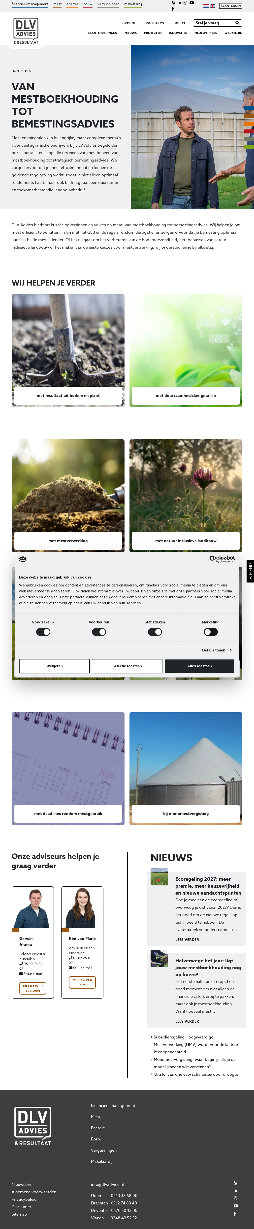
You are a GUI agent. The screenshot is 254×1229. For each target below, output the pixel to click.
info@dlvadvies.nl (107, 1185)
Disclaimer (21, 1207)
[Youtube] (192, 3)
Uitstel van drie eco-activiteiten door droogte (196, 1074)
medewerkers (205, 33)
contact (178, 23)
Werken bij (233, 33)
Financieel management (113, 1106)
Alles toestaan (199, 666)
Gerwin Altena (26, 942)
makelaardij (133, 3)
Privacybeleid (24, 1199)
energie (72, 3)
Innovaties (178, 33)
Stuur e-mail (32, 973)
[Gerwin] (33, 907)
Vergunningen (104, 1150)
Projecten (152, 33)
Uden (96, 1196)
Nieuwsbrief (23, 1185)
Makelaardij (101, 1161)
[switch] (99, 632)
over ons (130, 23)
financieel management (30, 3)
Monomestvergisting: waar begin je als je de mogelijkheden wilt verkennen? (195, 1063)
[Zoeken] (237, 23)
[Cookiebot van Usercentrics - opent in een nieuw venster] (213, 559)
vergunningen (108, 3)
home (16, 71)
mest (57, 3)
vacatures (155, 23)
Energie (98, 1128)
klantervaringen (102, 33)
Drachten (99, 1203)
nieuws (131, 33)
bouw (88, 3)
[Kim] (82, 907)
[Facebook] (173, 9)
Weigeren (54, 666)
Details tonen (213, 650)
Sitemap (19, 1214)
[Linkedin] (179, 3)
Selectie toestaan (127, 666)
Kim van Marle (82, 939)
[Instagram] (185, 3)
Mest (29, 71)
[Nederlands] (206, 6)
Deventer (99, 1211)
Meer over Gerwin (33, 988)
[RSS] (173, 3)
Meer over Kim (82, 982)
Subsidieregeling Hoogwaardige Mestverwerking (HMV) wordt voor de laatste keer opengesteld (196, 1044)
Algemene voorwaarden (34, 1192)
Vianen (97, 1218)
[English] (212, 6)
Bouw (96, 1139)
